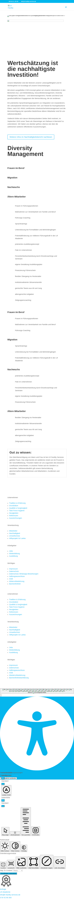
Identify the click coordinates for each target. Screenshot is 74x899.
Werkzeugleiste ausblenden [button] (8, 778)
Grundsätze (13, 506)
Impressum (13, 569)
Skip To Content (6, 871)
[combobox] (37, 691)
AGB (11, 579)
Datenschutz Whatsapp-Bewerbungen (23, 574)
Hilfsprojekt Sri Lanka (17, 538)
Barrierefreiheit (15, 584)
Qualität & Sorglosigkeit (18, 508)
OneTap (15, 775)
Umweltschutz (14, 536)
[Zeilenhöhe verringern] (3, 806)
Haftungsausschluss (17, 576)
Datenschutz (14, 571)
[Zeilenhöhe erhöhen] (3, 800)
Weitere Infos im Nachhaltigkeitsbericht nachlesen (31, 137)
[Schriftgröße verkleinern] (3, 784)
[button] (1, 695)
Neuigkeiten (13, 513)
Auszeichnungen (15, 518)
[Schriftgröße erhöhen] (3, 778)
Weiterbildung (14, 554)
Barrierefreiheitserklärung (19, 678)
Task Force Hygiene (16, 511)
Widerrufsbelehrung (16, 581)
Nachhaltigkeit (14, 533)
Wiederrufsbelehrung (17, 675)
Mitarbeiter (13, 531)
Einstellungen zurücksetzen (8, 873)
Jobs (11, 551)
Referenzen (13, 516)
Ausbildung (13, 556)
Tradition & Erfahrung (17, 503)
